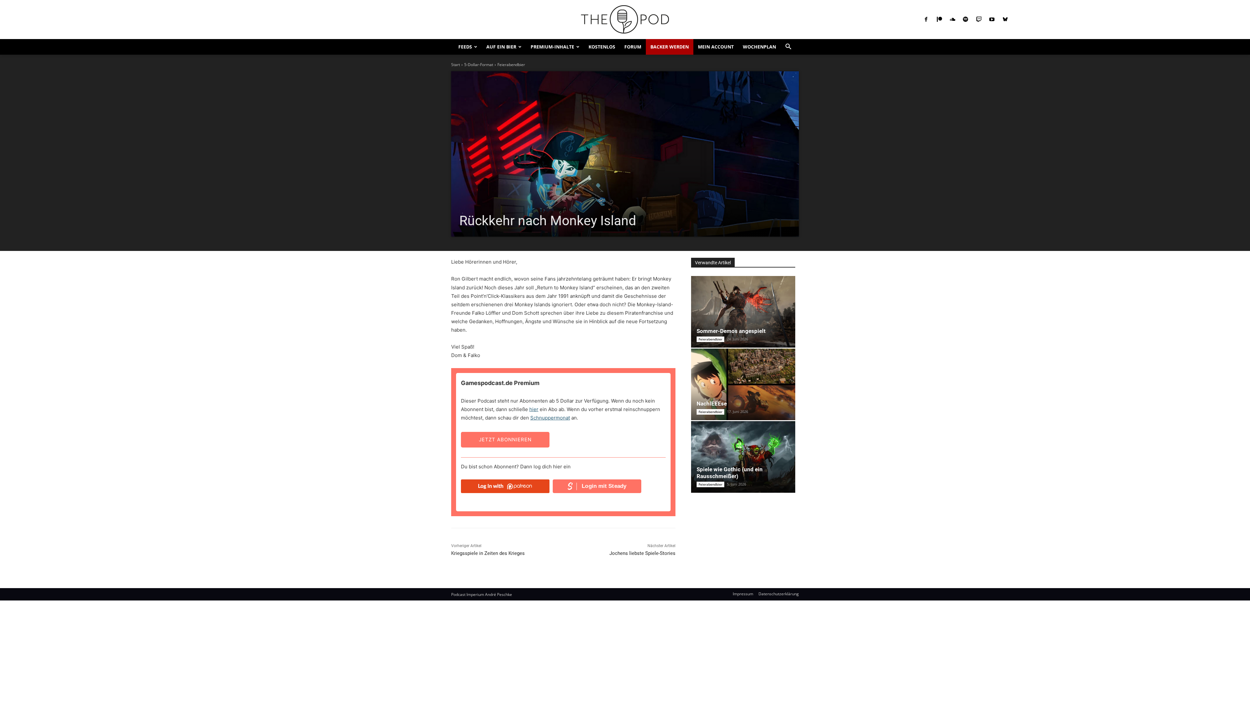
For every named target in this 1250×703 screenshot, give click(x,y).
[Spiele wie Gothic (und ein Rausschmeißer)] (743, 457)
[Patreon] (939, 19)
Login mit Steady (604, 486)
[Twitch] (979, 19)
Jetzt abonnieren (505, 439)
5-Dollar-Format (478, 64)
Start (455, 64)
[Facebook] (926, 19)
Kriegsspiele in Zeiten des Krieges (488, 553)
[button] (788, 47)
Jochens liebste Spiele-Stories (642, 553)
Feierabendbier (511, 64)
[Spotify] (965, 19)
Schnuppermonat (550, 418)
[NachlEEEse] (743, 384)
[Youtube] (992, 19)
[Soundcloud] (952, 19)
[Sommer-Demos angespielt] (743, 312)
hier (533, 409)
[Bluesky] (1005, 19)
